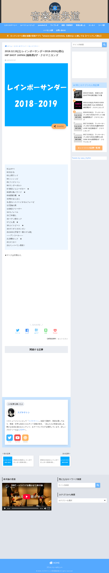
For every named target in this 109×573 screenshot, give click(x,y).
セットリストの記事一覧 (88, 148)
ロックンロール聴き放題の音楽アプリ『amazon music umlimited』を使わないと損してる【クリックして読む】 (55, 36)
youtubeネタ (42, 25)
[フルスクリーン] (49, 508)
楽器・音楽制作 (67, 25)
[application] (26, 496)
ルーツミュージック (27, 25)
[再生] (5, 508)
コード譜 (101, 25)
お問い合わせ (61, 30)
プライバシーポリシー (54, 567)
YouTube (17, 442)
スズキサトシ (34, 421)
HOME (56, 563)
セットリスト (63, 339)
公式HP (21, 430)
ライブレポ (54, 25)
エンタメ (92, 25)
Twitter (9, 442)
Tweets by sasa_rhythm (81, 158)
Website (25, 442)
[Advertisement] (36, 146)
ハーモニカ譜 (48, 30)
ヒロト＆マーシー (10, 25)
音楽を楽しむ (80, 25)
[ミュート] (45, 508)
